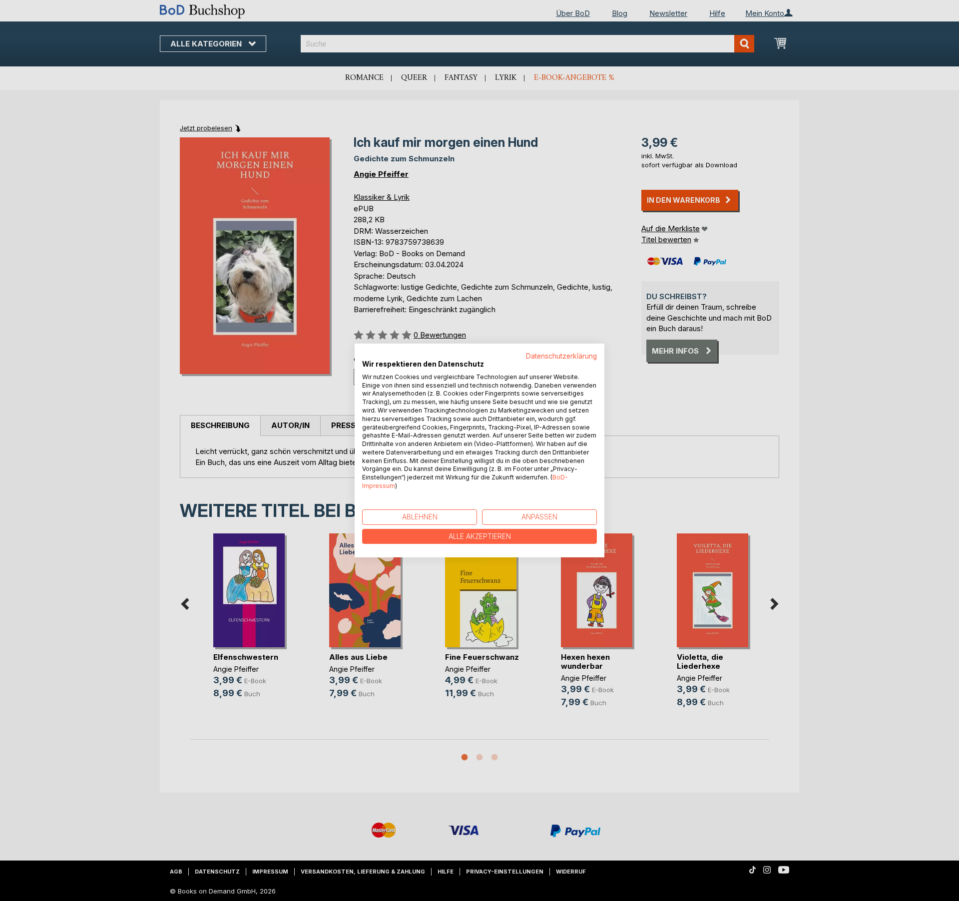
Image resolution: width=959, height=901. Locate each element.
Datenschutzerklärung (561, 356)
